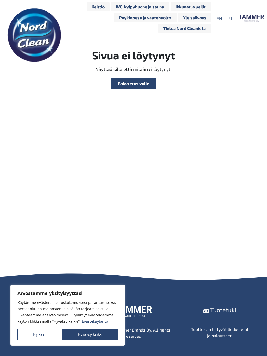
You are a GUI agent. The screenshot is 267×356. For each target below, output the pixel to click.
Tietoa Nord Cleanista (185, 28)
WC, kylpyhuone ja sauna (140, 6)
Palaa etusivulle (133, 83)
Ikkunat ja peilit (191, 6)
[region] (67, 315)
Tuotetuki (222, 310)
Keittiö (98, 6)
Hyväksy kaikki (90, 334)
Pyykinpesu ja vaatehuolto (145, 17)
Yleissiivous (195, 17)
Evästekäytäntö (95, 321)
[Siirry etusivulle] (35, 18)
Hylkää (39, 334)
